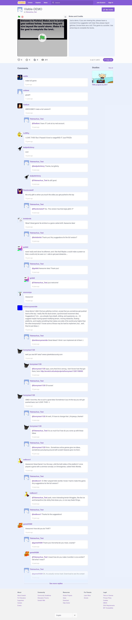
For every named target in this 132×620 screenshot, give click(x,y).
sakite (25, 76)
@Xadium (36, 123)
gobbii (25, 247)
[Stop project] (22, 16)
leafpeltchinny (28, 147)
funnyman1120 (29, 350)
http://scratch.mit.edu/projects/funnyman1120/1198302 (61, 371)
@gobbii (35, 268)
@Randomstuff (38, 209)
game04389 (27, 524)
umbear (26, 90)
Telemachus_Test (31, 12)
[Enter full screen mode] (65, 17)
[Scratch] (21, 2)
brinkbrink (27, 218)
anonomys (27, 292)
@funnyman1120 (38, 368)
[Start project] (19, 16)
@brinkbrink (37, 237)
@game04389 (37, 543)
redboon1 (27, 459)
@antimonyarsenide (40, 340)
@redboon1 (36, 481)
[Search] (53, 3)
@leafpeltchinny (38, 166)
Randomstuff (28, 190)
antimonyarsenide (30, 306)
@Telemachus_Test (39, 180)
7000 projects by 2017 (99, 85)
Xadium (26, 104)
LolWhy (26, 133)
